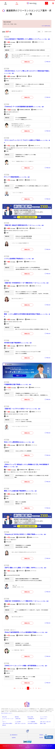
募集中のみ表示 (48, 31)
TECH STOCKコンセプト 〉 (7, 713)
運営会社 (4, 725)
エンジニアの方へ (44, 716)
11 (33, 688)
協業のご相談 (43, 723)
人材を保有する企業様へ (33, 723)
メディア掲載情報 (31, 721)
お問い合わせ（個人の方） (45, 721)
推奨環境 (41, 737)
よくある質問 (18, 721)
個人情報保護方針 (14, 734)
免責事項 (14, 737)
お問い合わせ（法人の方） (20, 723)
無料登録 (17, 716)
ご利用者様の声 (31, 718)
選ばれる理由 (30, 716)
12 (36, 688)
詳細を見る (27, 61)
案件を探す (4, 716)
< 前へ (14, 688)
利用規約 (41, 734)
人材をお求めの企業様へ (7, 723)
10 (30, 688)
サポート (4, 721)
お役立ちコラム (43, 718)
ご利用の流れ (18, 718)
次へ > (39, 688)
